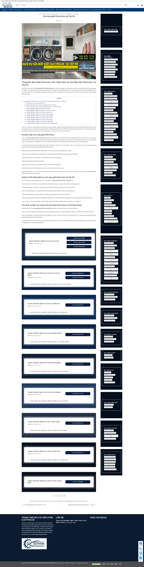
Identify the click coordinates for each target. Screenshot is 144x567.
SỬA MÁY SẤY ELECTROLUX (30, 9)
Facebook (141, 545)
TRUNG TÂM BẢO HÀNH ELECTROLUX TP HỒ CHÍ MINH (39, 110)
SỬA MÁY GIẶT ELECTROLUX (15, 9)
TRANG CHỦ (4, 9)
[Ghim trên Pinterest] (61, 496)
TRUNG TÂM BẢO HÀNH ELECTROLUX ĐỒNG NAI (38, 112)
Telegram (140, 559)
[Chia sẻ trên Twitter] (56, 496)
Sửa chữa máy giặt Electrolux (58, 14)
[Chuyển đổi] (30, 253)
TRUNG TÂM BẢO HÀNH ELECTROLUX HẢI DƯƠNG (38, 116)
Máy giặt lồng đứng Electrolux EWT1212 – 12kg (81, 505)
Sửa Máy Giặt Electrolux (72, 14)
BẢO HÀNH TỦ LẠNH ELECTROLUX (81, 9)
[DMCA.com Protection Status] (96, 564)
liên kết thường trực (83, 501)
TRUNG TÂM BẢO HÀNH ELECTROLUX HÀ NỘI (37, 108)
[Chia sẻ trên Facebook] (53, 496)
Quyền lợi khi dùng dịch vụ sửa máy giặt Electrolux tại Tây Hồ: (40, 105)
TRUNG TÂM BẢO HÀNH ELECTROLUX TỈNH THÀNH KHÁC (40, 123)
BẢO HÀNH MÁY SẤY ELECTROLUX (64, 9)
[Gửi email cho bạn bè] (59, 496)
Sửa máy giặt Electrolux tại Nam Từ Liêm (35, 505)
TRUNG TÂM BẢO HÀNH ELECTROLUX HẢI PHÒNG (38, 117)
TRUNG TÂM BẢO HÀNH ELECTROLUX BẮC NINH (38, 119)
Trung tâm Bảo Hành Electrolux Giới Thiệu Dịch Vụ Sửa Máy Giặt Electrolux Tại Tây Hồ (44, 101)
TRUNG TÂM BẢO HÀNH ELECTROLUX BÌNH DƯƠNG (38, 114)
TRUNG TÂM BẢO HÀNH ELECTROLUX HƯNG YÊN (38, 121)
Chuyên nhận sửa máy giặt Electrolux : (34, 103)
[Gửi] (126, 5)
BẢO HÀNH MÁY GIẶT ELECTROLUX (46, 9)
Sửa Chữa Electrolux (44, 14)
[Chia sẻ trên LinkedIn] (64, 496)
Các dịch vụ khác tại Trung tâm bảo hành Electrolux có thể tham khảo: (42, 106)
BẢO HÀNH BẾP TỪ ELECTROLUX (98, 9)
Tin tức (109, 9)
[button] (138, 5)
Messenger (141, 554)
